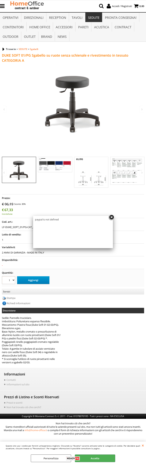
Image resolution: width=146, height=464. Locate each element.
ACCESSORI (64, 27)
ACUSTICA (101, 27)
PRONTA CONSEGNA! (120, 17)
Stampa (11, 298)
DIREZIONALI (34, 17)
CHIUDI (143, 445)
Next (141, 172)
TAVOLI (77, 17)
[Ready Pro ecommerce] (73, 458)
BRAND (46, 36)
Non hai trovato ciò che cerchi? (23, 407)
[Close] (111, 217)
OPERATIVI (10, 17)
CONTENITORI (13, 27)
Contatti (11, 380)
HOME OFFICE (39, 27)
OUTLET (30, 36)
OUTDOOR (10, 36)
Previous (4, 172)
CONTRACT (123, 27)
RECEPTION (57, 17)
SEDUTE (93, 17)
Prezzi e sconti (14, 402)
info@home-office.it (36, 430)
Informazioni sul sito (17, 384)
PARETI (83, 27)
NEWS (62, 36)
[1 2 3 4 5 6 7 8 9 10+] (9, 280)
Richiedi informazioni (18, 303)
